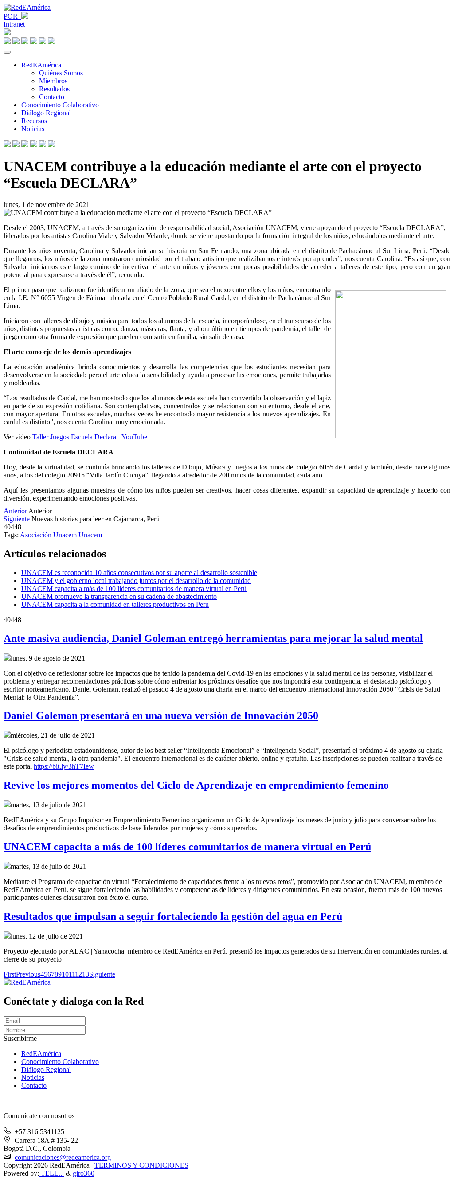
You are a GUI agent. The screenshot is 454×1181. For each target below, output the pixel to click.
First (10, 974)
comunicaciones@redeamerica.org (63, 1157)
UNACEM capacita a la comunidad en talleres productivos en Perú (115, 604)
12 (78, 974)
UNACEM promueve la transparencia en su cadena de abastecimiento (119, 596)
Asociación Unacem (49, 535)
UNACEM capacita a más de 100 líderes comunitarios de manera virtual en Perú (134, 588)
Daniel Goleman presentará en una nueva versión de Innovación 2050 (161, 715)
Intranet (14, 24)
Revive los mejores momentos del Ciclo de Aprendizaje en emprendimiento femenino (196, 785)
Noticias (32, 129)
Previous (28, 974)
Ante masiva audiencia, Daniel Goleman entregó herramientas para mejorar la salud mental (213, 638)
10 (65, 974)
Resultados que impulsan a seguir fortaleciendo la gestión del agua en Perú (173, 916)
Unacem (90, 535)
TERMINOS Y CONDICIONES (141, 1165)
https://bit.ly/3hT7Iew (64, 766)
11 (72, 974)
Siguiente (17, 519)
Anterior (15, 511)
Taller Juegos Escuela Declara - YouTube (89, 437)
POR (12, 16)
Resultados (54, 89)
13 (85, 974)
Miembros (53, 81)
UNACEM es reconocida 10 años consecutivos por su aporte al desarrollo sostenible (139, 572)
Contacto (51, 97)
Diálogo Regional (46, 113)
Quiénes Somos (61, 73)
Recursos (34, 121)
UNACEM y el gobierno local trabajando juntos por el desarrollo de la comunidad (136, 580)
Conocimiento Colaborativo (60, 105)
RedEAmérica (41, 65)
